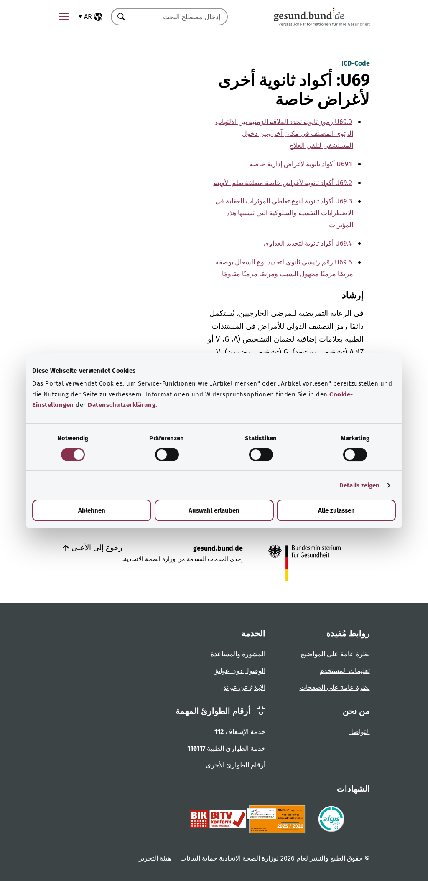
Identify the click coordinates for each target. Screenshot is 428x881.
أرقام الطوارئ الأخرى (235, 765)
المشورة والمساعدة (238, 654)
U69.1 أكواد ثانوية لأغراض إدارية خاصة (301, 164)
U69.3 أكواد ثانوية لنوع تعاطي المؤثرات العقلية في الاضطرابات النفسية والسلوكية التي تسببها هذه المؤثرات (284, 213)
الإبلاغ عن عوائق (243, 687)
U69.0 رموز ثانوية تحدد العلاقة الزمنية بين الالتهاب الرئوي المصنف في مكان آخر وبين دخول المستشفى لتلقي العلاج (284, 134)
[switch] (167, 454)
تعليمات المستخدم (345, 671)
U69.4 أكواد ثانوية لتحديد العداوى (308, 243)
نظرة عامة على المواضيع (335, 654)
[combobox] (180, 16)
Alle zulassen (336, 510)
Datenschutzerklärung (121, 405)
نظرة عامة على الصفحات (335, 687)
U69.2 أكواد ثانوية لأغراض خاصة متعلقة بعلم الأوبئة (283, 183)
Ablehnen (91, 510)
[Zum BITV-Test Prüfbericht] (218, 819)
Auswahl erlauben (214, 510)
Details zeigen (359, 485)
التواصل (359, 732)
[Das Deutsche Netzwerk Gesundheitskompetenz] (277, 819)
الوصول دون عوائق (239, 671)
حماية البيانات (197, 858)
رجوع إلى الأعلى (95, 547)
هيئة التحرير (155, 858)
